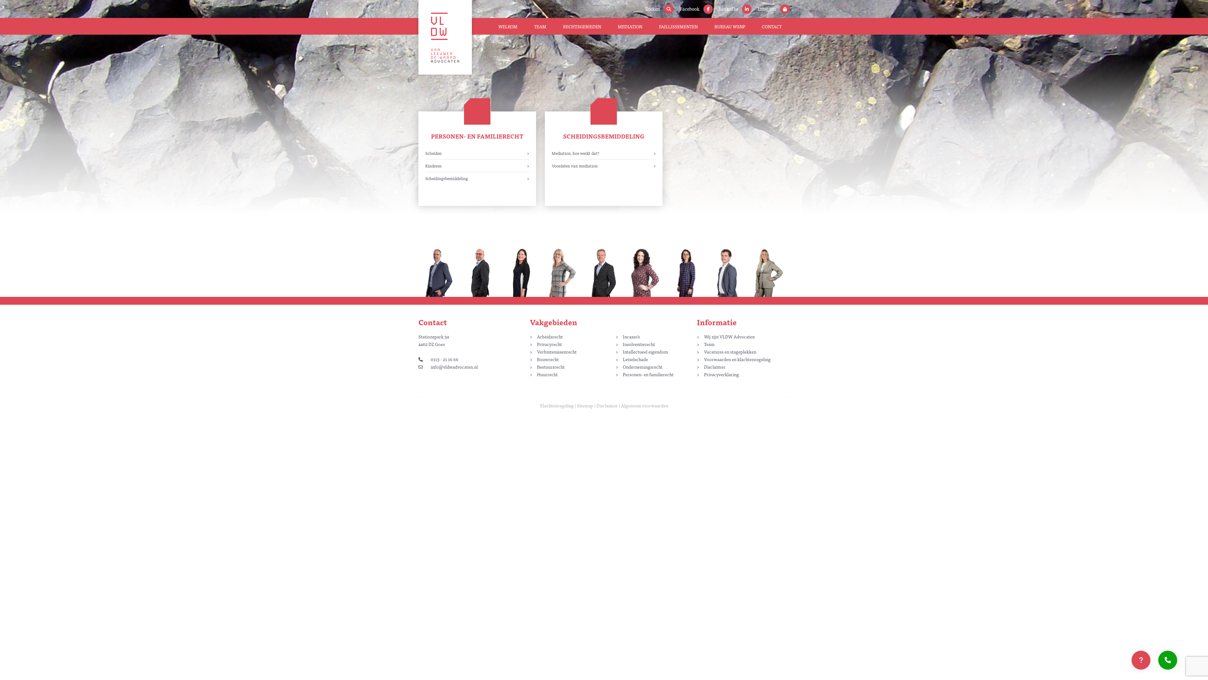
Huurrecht (547, 374)
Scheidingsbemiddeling (446, 178)
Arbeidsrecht (550, 336)
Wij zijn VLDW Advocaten (729, 336)
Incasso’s (631, 336)
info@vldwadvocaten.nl (454, 366)
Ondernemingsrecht (643, 366)
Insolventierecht (639, 344)
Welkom (507, 26)
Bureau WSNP (729, 26)
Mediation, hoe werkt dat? (575, 153)
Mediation (630, 26)
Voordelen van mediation (575, 165)
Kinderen (433, 165)
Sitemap (585, 405)
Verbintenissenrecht (557, 351)
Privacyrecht (549, 344)
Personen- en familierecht (477, 136)
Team (540, 26)
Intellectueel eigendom (645, 351)
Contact (772, 26)
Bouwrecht (548, 359)
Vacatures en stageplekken (730, 351)
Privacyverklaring (721, 374)
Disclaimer (714, 366)
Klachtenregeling (557, 405)
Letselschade (635, 359)
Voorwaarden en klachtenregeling (737, 359)
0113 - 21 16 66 (444, 359)
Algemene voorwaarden (644, 405)
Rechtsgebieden (582, 26)
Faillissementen (678, 26)
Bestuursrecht (551, 366)
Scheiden (433, 153)
